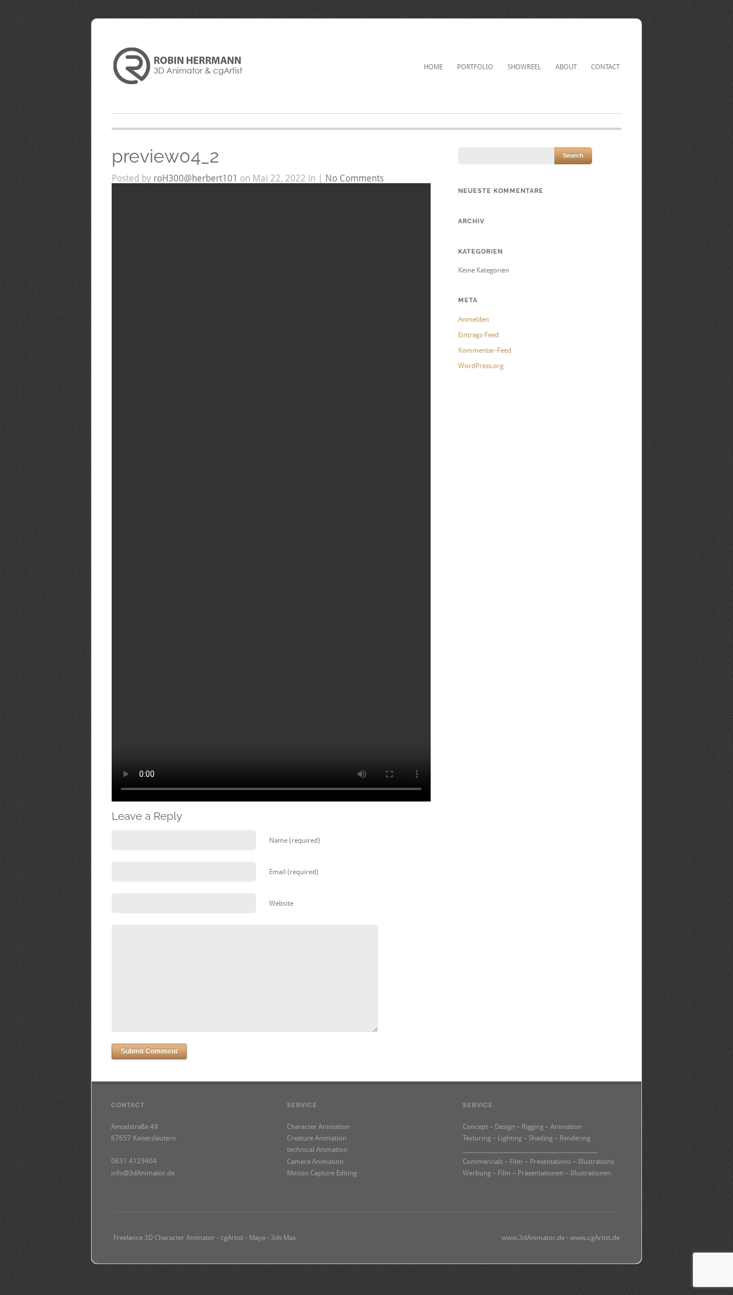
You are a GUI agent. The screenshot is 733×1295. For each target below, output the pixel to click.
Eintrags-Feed (478, 335)
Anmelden (473, 319)
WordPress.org (480, 366)
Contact (605, 67)
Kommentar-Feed (484, 350)
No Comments (354, 178)
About (566, 67)
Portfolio (475, 67)
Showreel (524, 67)
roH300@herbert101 (195, 178)
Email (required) (293, 872)
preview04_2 (165, 156)
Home (433, 67)
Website (281, 903)
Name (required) (294, 840)
